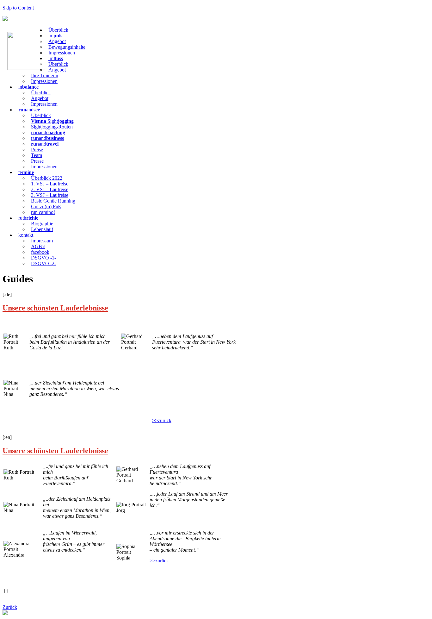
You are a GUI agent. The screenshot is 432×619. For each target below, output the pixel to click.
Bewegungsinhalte (66, 47)
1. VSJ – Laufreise (49, 183)
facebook (40, 252)
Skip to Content (18, 7)
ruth (28, 218)
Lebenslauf (42, 229)
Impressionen (61, 52)
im (55, 35)
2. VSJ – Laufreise (49, 189)
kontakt (25, 235)
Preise (37, 149)
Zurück (10, 607)
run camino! (43, 212)
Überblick (58, 30)
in (28, 87)
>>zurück (161, 420)
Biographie (42, 223)
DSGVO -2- (43, 263)
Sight (52, 121)
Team (36, 155)
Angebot (57, 41)
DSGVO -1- (43, 257)
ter (26, 172)
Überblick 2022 (46, 178)
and (29, 109)
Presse (37, 161)
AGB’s (38, 246)
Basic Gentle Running (53, 200)
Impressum (42, 240)
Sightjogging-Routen (52, 126)
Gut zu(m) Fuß (46, 206)
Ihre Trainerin (44, 75)
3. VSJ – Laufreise (49, 195)
